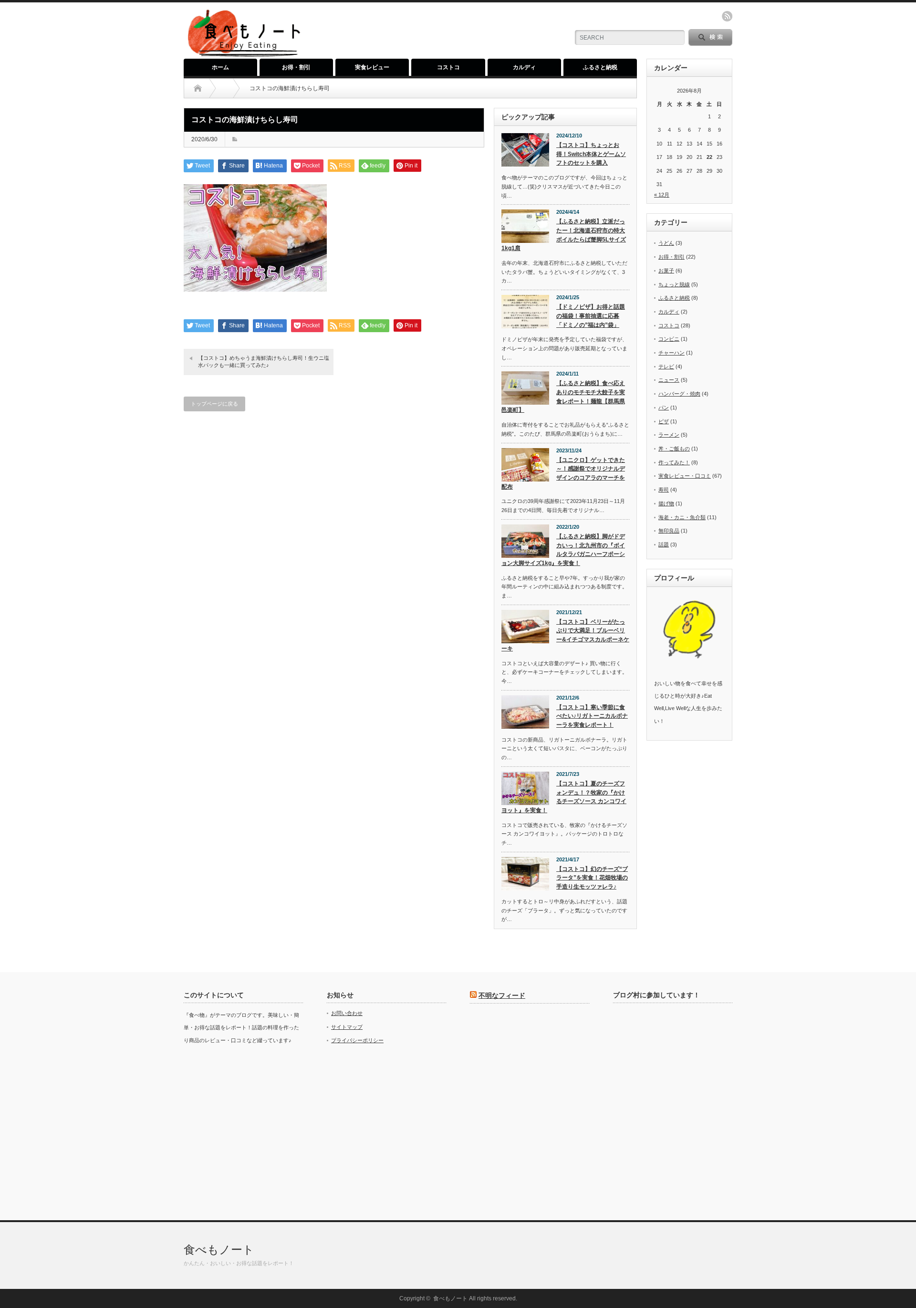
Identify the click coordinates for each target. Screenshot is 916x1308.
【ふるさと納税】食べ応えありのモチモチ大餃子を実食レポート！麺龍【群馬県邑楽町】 (563, 396)
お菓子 (666, 270)
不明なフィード (502, 995)
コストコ (448, 67)
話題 (663, 544)
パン (663, 407)
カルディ (524, 67)
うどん (666, 243)
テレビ (666, 366)
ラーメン (668, 435)
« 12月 (661, 195)
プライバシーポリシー (357, 1040)
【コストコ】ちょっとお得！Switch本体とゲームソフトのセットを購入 (591, 154)
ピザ (663, 421)
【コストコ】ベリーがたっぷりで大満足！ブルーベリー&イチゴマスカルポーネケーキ (565, 635)
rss (727, 16)
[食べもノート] (243, 55)
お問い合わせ (347, 1013)
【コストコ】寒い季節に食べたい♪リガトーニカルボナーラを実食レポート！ (592, 716)
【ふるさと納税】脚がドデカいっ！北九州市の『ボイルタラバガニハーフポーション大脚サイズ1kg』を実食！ (563, 549)
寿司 (663, 489)
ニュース (668, 380)
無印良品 (668, 531)
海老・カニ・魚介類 (682, 517)
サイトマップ (347, 1027)
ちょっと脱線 (674, 284)
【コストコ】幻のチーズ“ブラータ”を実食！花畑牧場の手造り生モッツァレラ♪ (592, 878)
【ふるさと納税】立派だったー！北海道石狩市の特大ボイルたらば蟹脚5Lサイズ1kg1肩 (563, 234)
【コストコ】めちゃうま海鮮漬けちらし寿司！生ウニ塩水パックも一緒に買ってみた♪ (263, 361)
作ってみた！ (674, 462)
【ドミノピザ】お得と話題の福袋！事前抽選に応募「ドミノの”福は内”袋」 (590, 315)
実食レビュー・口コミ (684, 476)
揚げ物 (666, 503)
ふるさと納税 (600, 67)
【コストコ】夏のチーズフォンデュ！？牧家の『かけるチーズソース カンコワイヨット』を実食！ (563, 797)
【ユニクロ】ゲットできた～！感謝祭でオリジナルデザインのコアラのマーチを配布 (563, 473)
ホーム (220, 67)
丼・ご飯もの (674, 448)
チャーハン (671, 353)
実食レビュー (372, 67)
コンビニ (668, 339)
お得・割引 (296, 67)
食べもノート (219, 1249)
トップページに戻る (214, 404)
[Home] (198, 88)
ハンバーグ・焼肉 (679, 394)
